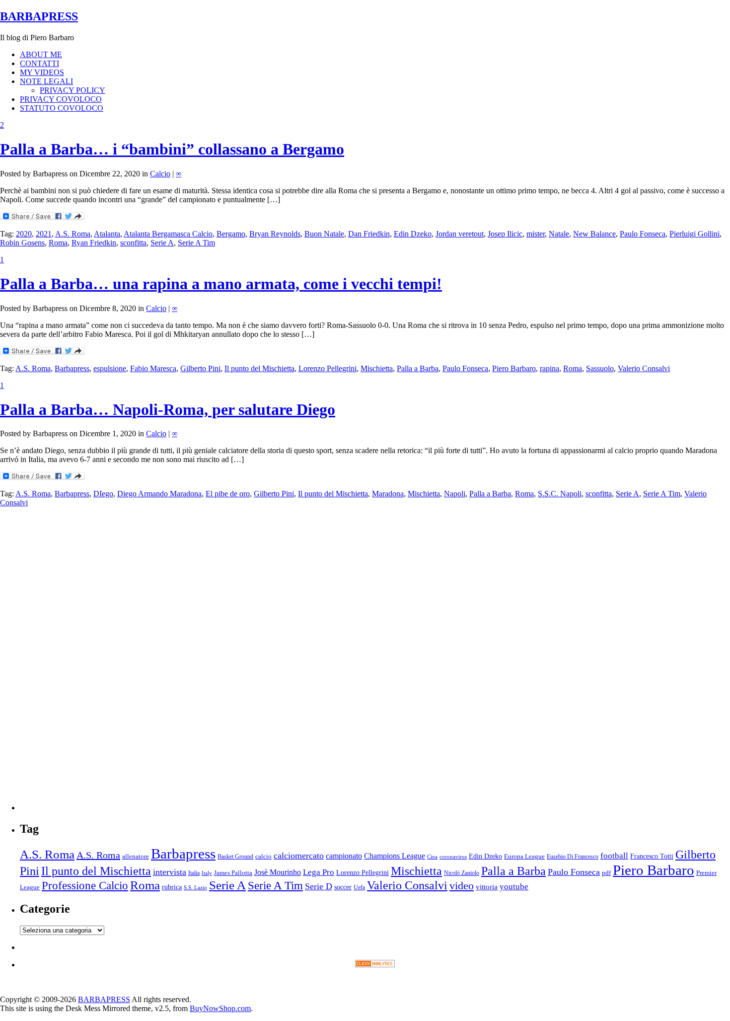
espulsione (109, 368)
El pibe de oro (228, 493)
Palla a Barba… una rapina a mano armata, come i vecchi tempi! (221, 284)
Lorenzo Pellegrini (327, 368)
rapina (549, 368)
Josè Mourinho (277, 872)
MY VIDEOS (42, 72)
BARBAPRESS (39, 16)
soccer (343, 887)
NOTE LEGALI (46, 81)
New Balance (594, 234)
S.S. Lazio (195, 887)
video (461, 885)
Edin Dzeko (413, 234)
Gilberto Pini (200, 368)
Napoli (454, 493)
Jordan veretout (460, 234)
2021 (44, 234)
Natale (559, 234)
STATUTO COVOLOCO (61, 108)
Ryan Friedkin (94, 242)
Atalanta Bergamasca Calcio (168, 234)
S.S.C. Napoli (560, 493)
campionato (344, 856)
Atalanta (107, 234)
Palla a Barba (417, 368)
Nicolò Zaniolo (461, 873)
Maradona (388, 493)
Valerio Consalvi (644, 368)
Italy (207, 873)
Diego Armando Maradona (159, 493)
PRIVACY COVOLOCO (61, 99)
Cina (432, 857)
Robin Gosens (22, 242)
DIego (103, 493)
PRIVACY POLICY (72, 90)
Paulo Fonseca (642, 234)
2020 (24, 234)
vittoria (487, 887)
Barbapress (72, 368)
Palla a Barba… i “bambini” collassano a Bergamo (172, 149)
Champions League (394, 856)
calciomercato (299, 856)
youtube (514, 886)
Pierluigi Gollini (694, 234)
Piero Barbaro (514, 368)
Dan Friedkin (369, 234)
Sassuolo (600, 368)
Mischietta (377, 368)
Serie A (162, 242)
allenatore (135, 856)
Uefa (359, 887)
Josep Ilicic (505, 234)
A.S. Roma (72, 234)
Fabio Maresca (153, 368)
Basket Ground (235, 857)
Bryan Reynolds (274, 234)
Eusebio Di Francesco (572, 856)
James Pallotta (233, 872)
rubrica (172, 887)
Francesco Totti (651, 856)
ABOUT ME (41, 54)
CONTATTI (39, 63)
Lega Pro (318, 872)
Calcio (160, 173)
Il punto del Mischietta (259, 368)
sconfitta (133, 242)
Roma (58, 242)
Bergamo (231, 234)
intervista (169, 872)
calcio (263, 856)
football (614, 856)
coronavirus (453, 857)
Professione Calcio (85, 885)
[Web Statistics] (375, 964)
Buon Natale (324, 234)
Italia (194, 872)
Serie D (318, 886)
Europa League (524, 856)
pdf (606, 872)
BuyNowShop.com (220, 1008)
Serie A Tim (196, 242)
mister (535, 234)
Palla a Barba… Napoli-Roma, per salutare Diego (167, 409)
